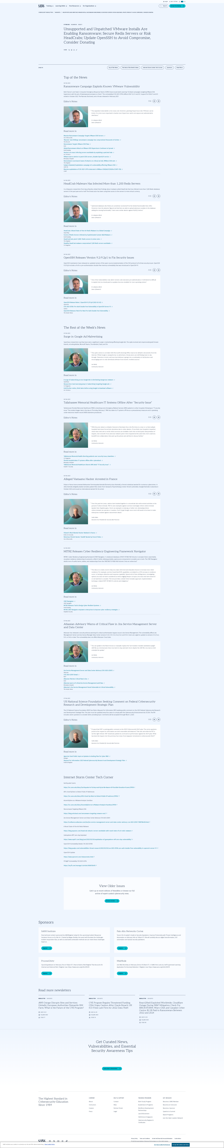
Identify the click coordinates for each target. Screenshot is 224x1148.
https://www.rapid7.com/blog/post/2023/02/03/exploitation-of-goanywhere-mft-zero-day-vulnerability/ (98, 839)
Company (92, 1098)
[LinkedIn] (50, 1141)
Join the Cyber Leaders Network (173, 1118)
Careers (91, 1108)
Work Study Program (144, 1101)
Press (90, 1111)
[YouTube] (58, 1141)
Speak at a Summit (169, 1111)
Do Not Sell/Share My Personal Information (162, 1138)
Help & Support (119, 1098)
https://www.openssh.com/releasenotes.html (78, 857)
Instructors (92, 1105)
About (91, 1101)
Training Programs (144, 1098)
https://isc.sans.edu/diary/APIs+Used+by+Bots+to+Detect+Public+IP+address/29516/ (91, 796)
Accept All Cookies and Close (181, 1144)
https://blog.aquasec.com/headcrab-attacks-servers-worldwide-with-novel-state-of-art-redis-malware (97, 831)
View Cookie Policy (50, 1144)
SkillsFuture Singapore (145, 1117)
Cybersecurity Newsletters (45, 12)
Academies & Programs (145, 1105)
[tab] (49, 6)
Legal (115, 1111)
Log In (166, 1)
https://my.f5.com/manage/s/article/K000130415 (79, 865)
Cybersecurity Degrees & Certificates (145, 1121)
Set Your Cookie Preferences (162, 1144)
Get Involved (167, 1098)
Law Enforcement (143, 1114)
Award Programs (168, 1115)
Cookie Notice (177, 1138)
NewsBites (57, 12)
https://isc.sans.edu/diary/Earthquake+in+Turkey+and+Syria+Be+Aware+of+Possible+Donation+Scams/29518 (99, 787)
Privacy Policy (134, 1138)
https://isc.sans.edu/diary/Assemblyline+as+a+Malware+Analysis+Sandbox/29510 (90, 805)
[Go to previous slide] (154, 101)
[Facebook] (62, 1141)
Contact (116, 1101)
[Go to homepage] (41, 5)
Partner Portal (118, 1108)
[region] (112, 1145)
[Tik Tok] (67, 1141)
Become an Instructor (170, 1105)
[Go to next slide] (158, 101)
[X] (54, 1141)
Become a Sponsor (169, 1108)
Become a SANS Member (171, 1101)
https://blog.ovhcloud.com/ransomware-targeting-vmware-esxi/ (85, 813)
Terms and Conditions (145, 1138)
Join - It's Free (174, 1)
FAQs (115, 1105)
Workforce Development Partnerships (146, 1109)
